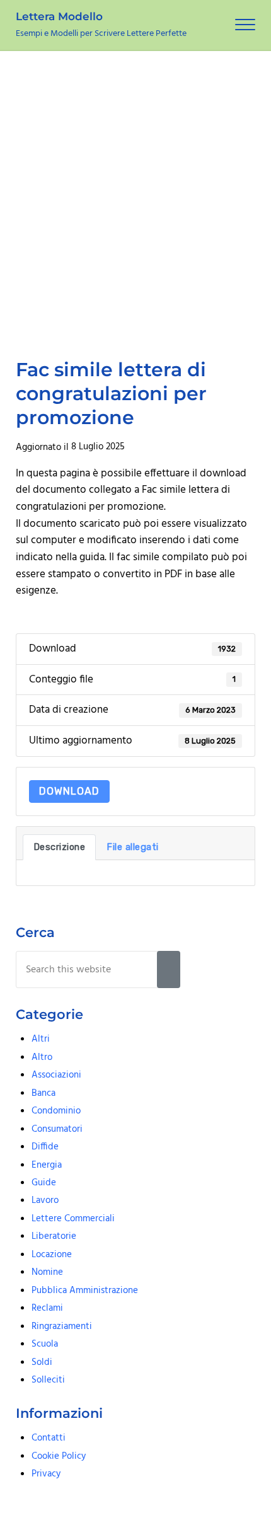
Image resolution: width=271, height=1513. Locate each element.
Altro (42, 1057)
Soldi (42, 1362)
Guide (44, 1182)
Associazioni (56, 1075)
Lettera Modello (59, 16)
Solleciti (48, 1380)
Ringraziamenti (62, 1326)
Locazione (52, 1254)
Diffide (45, 1146)
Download (69, 791)
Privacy (46, 1473)
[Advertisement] (135, 192)
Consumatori (57, 1129)
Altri (41, 1039)
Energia (47, 1165)
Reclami (47, 1308)
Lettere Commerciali (73, 1218)
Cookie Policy (59, 1456)
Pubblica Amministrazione (85, 1290)
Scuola (45, 1344)
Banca (43, 1093)
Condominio (56, 1111)
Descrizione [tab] (59, 847)
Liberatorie (54, 1236)
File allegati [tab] (133, 847)
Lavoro (45, 1200)
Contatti (49, 1438)
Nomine (47, 1272)
